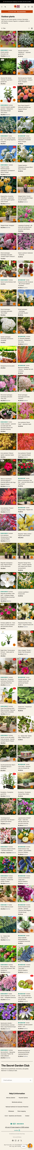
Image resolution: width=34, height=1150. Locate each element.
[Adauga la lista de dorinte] (1, 46)
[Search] (5, 7)
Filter (4, 28)
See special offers (21, 11)
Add (15, 45)
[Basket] (32, 7)
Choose (15, 100)
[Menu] (2, 7)
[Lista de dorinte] (28, 7)
